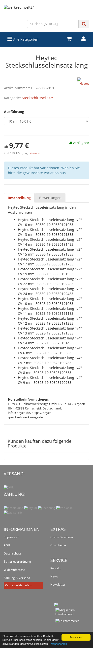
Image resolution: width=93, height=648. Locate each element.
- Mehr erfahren (58, 644)
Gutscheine (58, 545)
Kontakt (55, 568)
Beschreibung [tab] (19, 197)
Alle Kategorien (25, 39)
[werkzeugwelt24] (46, 12)
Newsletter (57, 584)
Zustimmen (76, 637)
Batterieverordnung (17, 561)
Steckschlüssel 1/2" (38, 97)
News (54, 576)
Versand (35, 153)
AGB (7, 545)
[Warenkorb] (69, 39)
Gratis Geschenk (61, 537)
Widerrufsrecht (14, 570)
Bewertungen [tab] (50, 197)
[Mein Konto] (83, 39)
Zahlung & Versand (17, 578)
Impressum (11, 537)
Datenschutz (12, 553)
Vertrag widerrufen (18, 585)
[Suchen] (84, 23)
